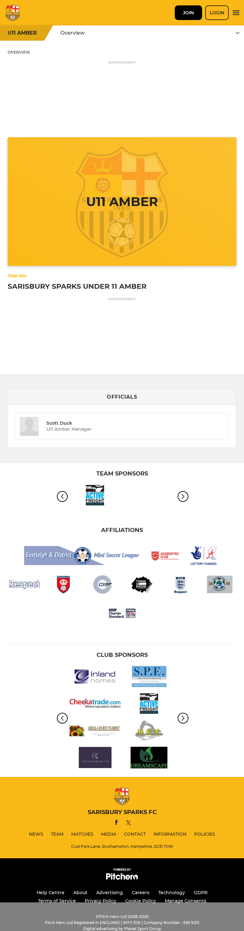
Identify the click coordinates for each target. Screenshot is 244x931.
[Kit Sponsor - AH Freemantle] (95, 759)
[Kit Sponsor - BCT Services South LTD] (149, 732)
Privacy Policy (100, 901)
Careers (140, 892)
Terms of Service (57, 901)
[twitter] (128, 823)
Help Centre (50, 892)
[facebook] (116, 823)
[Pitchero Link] (122, 878)
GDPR (200, 892)
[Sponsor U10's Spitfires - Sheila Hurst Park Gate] (95, 732)
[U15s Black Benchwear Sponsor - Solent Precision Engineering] (149, 678)
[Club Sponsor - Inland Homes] (95, 678)
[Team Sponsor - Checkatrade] (95, 705)
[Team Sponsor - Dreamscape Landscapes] (149, 759)
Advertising (109, 892)
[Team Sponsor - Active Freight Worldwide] (95, 496)
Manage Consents (185, 901)
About (80, 892)
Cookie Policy (140, 901)
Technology (171, 892)
